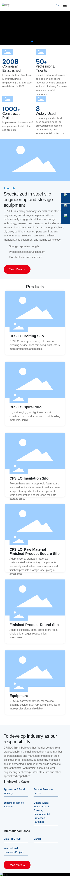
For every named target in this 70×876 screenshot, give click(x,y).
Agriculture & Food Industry (14, 791)
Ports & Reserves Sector (43, 791)
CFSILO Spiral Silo (25, 407)
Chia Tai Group (12, 838)
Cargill (37, 838)
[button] (32, 41)
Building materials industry (14, 804)
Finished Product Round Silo (34, 625)
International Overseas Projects (14, 850)
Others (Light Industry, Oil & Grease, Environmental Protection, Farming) (42, 812)
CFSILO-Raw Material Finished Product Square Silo (35, 551)
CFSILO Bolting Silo (27, 336)
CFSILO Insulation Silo (29, 478)
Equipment (19, 696)
